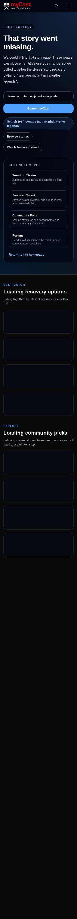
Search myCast (38, 108)
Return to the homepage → (28, 254)
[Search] (56, 6)
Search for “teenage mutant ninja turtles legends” (36, 123)
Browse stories (18, 136)
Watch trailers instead (23, 147)
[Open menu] (68, 6)
